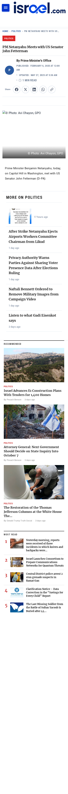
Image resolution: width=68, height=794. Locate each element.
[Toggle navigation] (5, 8)
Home (5, 31)
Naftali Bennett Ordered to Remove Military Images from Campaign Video (34, 294)
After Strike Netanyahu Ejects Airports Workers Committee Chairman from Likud (33, 236)
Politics (16, 31)
